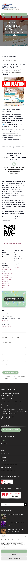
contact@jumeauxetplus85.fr (10, 405)
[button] (26, 536)
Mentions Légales (6, 467)
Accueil (3, 440)
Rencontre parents (6, 269)
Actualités (4, 443)
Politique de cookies (8, 562)
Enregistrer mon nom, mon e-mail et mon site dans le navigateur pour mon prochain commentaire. (15, 366)
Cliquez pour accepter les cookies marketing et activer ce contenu (14, 299)
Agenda (3, 450)
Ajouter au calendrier (13, 243)
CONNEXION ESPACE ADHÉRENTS (11, 429)
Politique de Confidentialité (18, 562)
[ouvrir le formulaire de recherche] (24, 14)
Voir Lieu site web (6, 326)
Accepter (14, 551)
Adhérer (3, 457)
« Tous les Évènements (9, 56)
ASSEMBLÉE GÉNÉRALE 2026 (15, 514)
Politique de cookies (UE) (8, 471)
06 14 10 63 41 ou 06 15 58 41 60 (12, 402)
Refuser (14, 555)
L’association (4, 447)
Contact (3, 460)
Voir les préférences (14, 558)
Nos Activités (5, 454)
